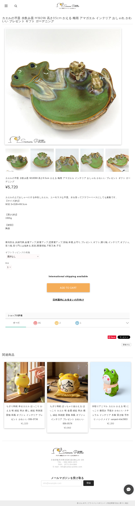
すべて (16, 323)
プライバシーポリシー (97, 503)
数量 (7, 263)
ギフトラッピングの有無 (17, 252)
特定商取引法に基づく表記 (117, 503)
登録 (88, 483)
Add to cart (68, 287)
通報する (126, 345)
